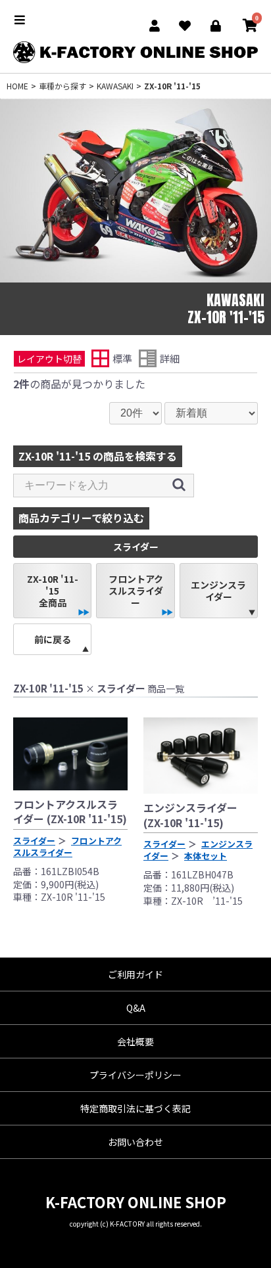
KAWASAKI (115, 85)
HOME (17, 85)
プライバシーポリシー (135, 1074)
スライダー (34, 840)
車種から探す (62, 85)
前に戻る (52, 639)
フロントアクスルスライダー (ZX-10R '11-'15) (70, 811)
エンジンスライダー (218, 590)
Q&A (135, 1007)
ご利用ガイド (135, 974)
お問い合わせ (135, 1141)
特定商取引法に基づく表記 (135, 1108)
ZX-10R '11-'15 (172, 85)
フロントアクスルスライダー (136, 590)
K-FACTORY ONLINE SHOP (135, 1201)
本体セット (205, 855)
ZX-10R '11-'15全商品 (52, 590)
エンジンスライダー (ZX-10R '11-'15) (190, 815)
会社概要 (135, 1041)
